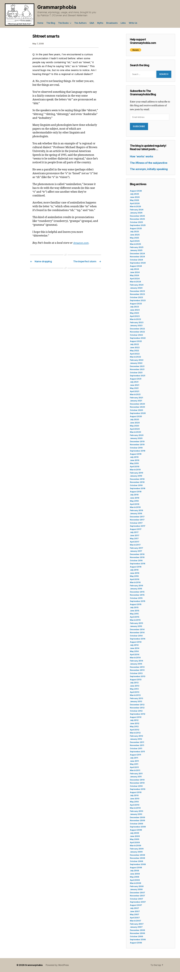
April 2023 (134, 316)
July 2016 (134, 570)
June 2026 (135, 197)
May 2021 (134, 388)
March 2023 (135, 319)
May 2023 (134, 313)
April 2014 (134, 654)
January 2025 (136, 250)
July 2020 (134, 419)
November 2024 (137, 256)
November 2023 (137, 294)
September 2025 (138, 225)
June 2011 (134, 761)
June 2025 (135, 235)
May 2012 (134, 726)
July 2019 (134, 457)
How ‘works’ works (141, 156)
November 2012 (137, 708)
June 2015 (134, 610)
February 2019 (136, 473)
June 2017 (134, 535)
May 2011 (134, 764)
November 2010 (137, 783)
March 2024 (135, 281)
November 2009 (137, 820)
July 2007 (134, 908)
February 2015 (136, 623)
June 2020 (135, 423)
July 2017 (134, 532)
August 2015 (135, 604)
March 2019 (135, 469)
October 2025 (136, 222)
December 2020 (137, 404)
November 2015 (137, 595)
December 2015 (137, 592)
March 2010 (135, 808)
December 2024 (137, 253)
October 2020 (136, 410)
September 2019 (137, 451)
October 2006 (136, 936)
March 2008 (135, 883)
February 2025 (136, 247)
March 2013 (135, 695)
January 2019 (136, 476)
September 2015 (137, 601)
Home (40, 23)
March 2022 (135, 357)
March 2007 (135, 921)
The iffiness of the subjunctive (148, 162)
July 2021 (134, 382)
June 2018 (134, 498)
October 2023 (136, 297)
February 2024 (136, 285)
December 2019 (137, 441)
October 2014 (136, 636)
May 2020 (134, 426)
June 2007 (135, 911)
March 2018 (135, 507)
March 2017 (135, 545)
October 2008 (136, 861)
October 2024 (136, 260)
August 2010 (136, 792)
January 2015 (136, 626)
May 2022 (134, 350)
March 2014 (135, 657)
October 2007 (136, 899)
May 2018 (134, 501)
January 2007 (136, 927)
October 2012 (136, 711)
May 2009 (134, 839)
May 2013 (134, 689)
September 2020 (138, 413)
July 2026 (134, 194)
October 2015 (136, 598)
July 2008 (134, 870)
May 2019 (134, 463)
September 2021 (137, 375)
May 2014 (134, 651)
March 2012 (135, 733)
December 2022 (137, 329)
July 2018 (134, 494)
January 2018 (136, 513)
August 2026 (136, 191)
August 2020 (136, 416)
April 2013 (134, 692)
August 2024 (136, 266)
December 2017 (137, 516)
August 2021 (135, 379)
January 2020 (136, 438)
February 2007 (137, 924)
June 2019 (134, 460)
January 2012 (136, 739)
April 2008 (135, 880)
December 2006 (137, 930)
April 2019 (134, 466)
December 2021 (137, 366)
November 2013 (137, 670)
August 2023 (136, 303)
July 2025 (134, 231)
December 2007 (137, 892)
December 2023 (137, 291)
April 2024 (134, 278)
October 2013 (136, 673)
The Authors (80, 23)
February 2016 (136, 585)
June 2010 (134, 798)
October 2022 (136, 335)
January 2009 (136, 852)
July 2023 (134, 307)
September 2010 (137, 789)
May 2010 (134, 801)
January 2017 (136, 551)
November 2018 (137, 482)
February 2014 (136, 661)
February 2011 (136, 773)
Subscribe (139, 126)
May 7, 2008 (38, 43)
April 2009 (135, 842)
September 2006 (138, 939)
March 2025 (135, 244)
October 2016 (136, 560)
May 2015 (134, 614)
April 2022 (134, 354)
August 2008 (136, 867)
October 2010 (136, 786)
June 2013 (134, 686)
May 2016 (134, 576)
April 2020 (135, 429)
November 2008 (137, 858)
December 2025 (137, 216)
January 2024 (136, 288)
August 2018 (135, 491)
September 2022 (138, 338)
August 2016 (135, 567)
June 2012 (134, 723)
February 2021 (136, 397)
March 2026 (135, 206)
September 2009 (138, 827)
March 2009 (135, 845)
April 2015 (134, 617)
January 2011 (136, 776)
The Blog (50, 23)
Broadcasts (112, 23)
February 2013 (136, 698)
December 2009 (137, 817)
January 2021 (136, 401)
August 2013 (135, 679)
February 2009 (137, 849)
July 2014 (134, 645)
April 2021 (134, 391)
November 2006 (137, 933)
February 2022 (136, 360)
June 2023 (135, 310)
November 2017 (137, 520)
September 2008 (138, 864)
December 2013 (137, 667)
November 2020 (137, 407)
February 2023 (136, 322)
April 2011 (134, 767)
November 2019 (137, 444)
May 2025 (134, 238)
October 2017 (136, 523)
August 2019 (135, 454)
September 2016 (137, 563)
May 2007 (134, 914)
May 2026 (134, 200)
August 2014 (135, 642)
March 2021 (135, 394)
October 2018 (136, 485)
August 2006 (136, 943)
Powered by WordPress (57, 965)
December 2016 (137, 554)
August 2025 (136, 228)
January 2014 (136, 664)
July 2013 (134, 682)
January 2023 (136, 325)
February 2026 (136, 209)
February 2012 (136, 736)
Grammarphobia (56, 7)
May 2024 (134, 275)
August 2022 (136, 341)
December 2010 (137, 780)
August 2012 (135, 717)
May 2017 (134, 538)
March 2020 (135, 432)
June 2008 (135, 874)
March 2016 (135, 582)
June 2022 (135, 347)
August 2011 (135, 755)
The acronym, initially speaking (149, 169)
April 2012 (134, 730)
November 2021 (137, 369)
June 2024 (135, 272)
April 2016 (134, 579)
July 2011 (134, 758)
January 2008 (136, 889)
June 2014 (134, 648)
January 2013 (136, 701)
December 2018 (137, 479)
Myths (100, 23)
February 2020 (137, 435)
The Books (63, 23)
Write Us (133, 23)
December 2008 (137, 855)
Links (123, 23)
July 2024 (134, 269)
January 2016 (136, 588)
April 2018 (134, 504)
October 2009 (136, 823)
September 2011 (137, 751)
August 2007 (136, 905)
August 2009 (136, 830)
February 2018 (136, 510)
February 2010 (136, 811)
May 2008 (134, 877)
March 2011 (135, 770)
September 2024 (138, 263)
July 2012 (134, 720)
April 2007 (135, 917)
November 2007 (137, 895)
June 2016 (134, 573)
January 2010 (136, 814)
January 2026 (136, 213)
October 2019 (136, 448)
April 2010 (134, 805)
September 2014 (137, 639)
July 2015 (134, 607)
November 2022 (137, 332)
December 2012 (137, 704)
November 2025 (137, 219)
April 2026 (134, 203)
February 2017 (136, 548)
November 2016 (137, 557)
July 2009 (134, 833)
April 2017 (134, 542)
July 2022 (134, 344)
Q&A (92, 23)
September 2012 (137, 714)
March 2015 (135, 620)
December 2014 (137, 629)
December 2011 (137, 742)
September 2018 (137, 488)
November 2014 (137, 632)
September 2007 (138, 902)
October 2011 (136, 748)
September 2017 (137, 526)
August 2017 (135, 529)
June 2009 (135, 836)
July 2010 (134, 795)
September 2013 (137, 676)
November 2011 (137, 745)
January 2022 (136, 363)
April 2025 (134, 241)
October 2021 (136, 372)
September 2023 (138, 300)
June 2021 (134, 385)
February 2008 (137, 886)
